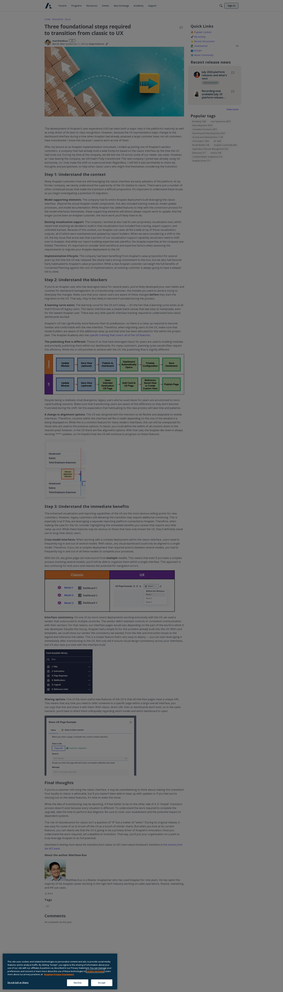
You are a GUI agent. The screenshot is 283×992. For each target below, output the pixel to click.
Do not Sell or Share (18, 982)
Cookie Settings (95, 971)
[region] (60, 971)
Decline (78, 982)
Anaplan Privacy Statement (59, 974)
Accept (101, 982)
